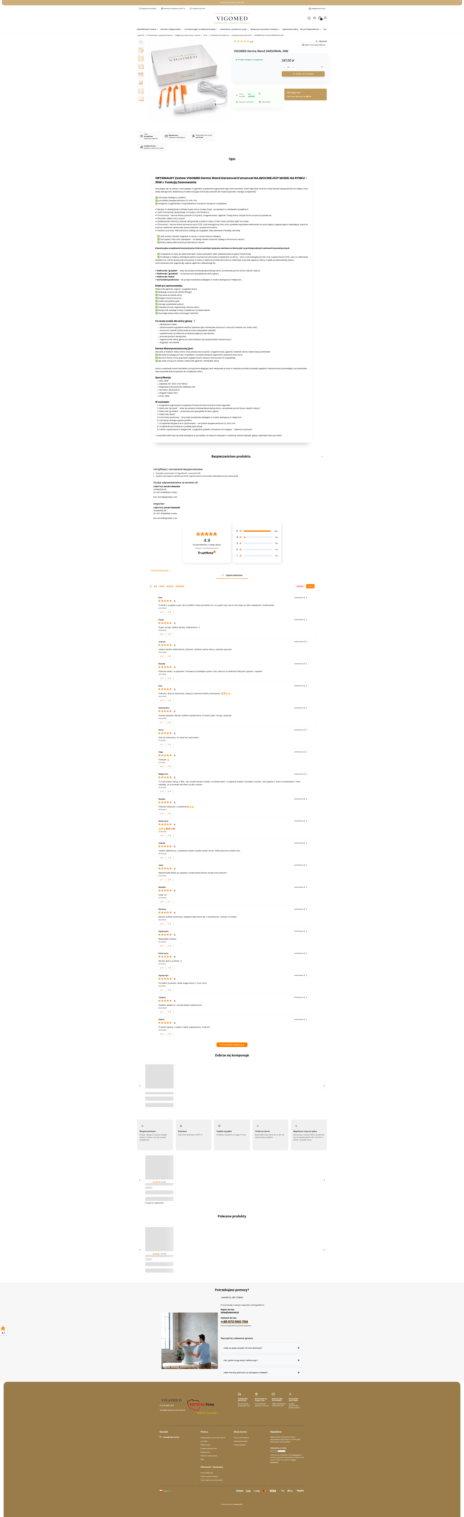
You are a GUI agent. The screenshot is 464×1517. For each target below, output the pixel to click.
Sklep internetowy (231, 1504)
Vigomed (140, 35)
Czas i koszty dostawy (209, 1476)
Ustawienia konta (241, 1441)
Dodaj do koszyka (305, 74)
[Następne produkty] (324, 1085)
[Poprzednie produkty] (139, 1085)
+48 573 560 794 (234, 1321)
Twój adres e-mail (278, 1448)
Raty (202, 1459)
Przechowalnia (240, 1445)
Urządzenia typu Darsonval (241, 35)
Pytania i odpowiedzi (209, 1456)
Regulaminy (205, 1452)
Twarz (205, 35)
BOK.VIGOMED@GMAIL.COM (165, 497)
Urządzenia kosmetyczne (219, 35)
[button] (322, 67)
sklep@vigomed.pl (318, 8)
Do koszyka (159, 1105)
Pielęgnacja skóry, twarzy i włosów (187, 35)
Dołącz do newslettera (281, 1451)
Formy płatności (207, 1473)
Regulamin (296, 1455)
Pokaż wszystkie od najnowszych (232, 1044)
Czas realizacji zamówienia (212, 1480)
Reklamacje (205, 1445)
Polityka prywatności (209, 1448)
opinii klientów (207, 545)
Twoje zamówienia (241, 1437)
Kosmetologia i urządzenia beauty (159, 35)
